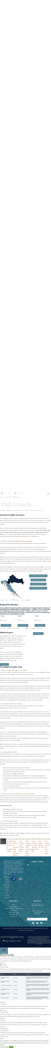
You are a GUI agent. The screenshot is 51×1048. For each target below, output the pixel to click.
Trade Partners (14, 910)
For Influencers (14, 914)
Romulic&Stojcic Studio (43, 928)
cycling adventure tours (8, 563)
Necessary (4, 965)
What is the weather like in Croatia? (12, 703)
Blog (14, 904)
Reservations (13, 906)
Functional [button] (3, 1002)
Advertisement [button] (4, 1028)
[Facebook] (33, 923)
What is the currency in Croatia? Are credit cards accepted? (18, 793)
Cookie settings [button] (4, 1047)
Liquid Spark (19, 928)
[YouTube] (41, 923)
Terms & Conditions (29, 930)
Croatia (3, 616)
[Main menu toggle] (48, 493)
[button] (25, 541)
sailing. (47, 559)
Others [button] (2, 1038)
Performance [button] (3, 1010)
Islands (4, 621)
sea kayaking (40, 559)
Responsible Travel (14, 912)
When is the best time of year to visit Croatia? (14, 670)
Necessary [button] (2, 963)
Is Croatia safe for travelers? (9, 752)
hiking (49, 561)
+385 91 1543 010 (38, 904)
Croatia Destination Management (14, 908)
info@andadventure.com (37, 905)
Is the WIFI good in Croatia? (9, 821)
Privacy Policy (21, 930)
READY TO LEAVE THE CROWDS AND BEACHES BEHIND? (17, 541)
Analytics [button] (2, 1018)
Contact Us (14, 916)
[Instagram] (37, 923)
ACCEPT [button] (11, 1047)
